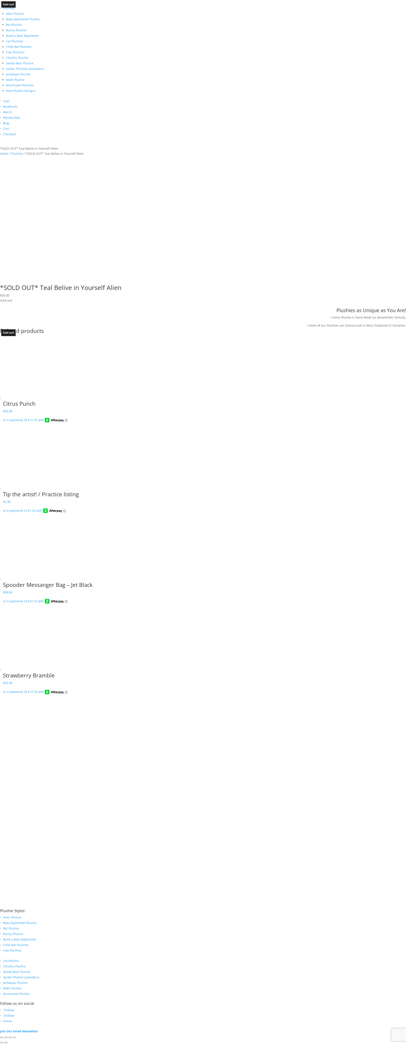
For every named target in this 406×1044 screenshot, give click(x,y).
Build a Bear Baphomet (22, 36)
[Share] (10, 1037)
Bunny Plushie (16, 30)
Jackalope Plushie (18, 74)
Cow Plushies (15, 52)
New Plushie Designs (21, 91)
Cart (6, 129)
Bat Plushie (14, 25)
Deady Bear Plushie (19, 63)
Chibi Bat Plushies (19, 47)
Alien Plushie (15, 14)
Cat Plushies (14, 41)
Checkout (9, 134)
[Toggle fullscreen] (6, 1037)
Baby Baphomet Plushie (23, 19)
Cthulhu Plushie (17, 58)
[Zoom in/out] (1, 1037)
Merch (7, 112)
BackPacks (10, 107)
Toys (6, 101)
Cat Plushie (11, 961)
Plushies (9, 8)
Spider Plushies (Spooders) (25, 69)
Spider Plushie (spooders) (21, 977)
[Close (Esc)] (14, 1037)
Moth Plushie (15, 80)
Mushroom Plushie (16, 994)
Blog (6, 123)
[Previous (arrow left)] (1, 1042)
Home (4, 154)
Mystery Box (11, 118)
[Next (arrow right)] (6, 1042)
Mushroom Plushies (20, 85)
